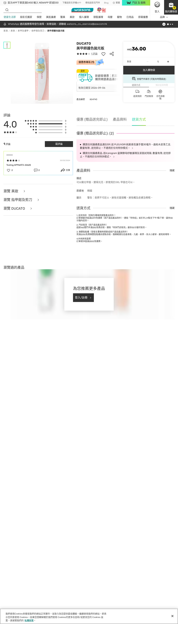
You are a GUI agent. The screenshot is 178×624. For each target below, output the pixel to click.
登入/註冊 (81, 297)
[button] (171, 7)
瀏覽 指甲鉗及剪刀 (18, 200)
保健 (39, 17)
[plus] (168, 61)
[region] (89, 616)
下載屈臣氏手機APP (71, 3)
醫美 (62, 17)
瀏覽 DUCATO (14, 208)
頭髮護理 (98, 17)
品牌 (162, 17)
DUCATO (83, 43)
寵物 (119, 17)
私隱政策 (29, 620)
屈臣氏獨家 (26, 17)
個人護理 (84, 17)
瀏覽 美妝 (11, 191)
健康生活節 (10, 17)
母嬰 (110, 17)
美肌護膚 (51, 17)
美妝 (72, 17)
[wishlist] (103, 53)
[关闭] (172, 616)
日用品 (130, 17)
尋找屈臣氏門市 (92, 3)
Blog (106, 3)
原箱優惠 (143, 17)
